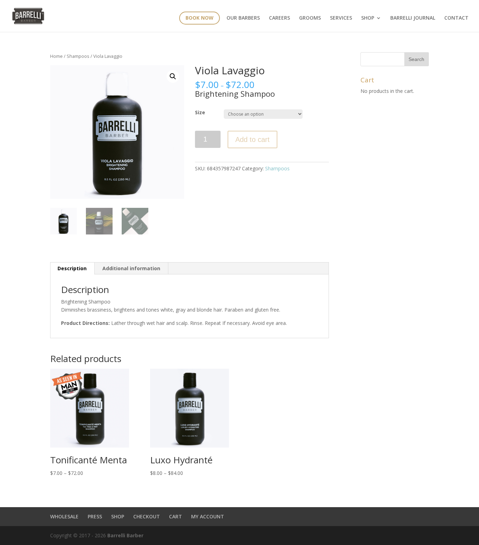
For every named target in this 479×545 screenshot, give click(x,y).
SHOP (117, 516)
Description (72, 268)
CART (175, 516)
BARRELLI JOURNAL (412, 18)
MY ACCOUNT (207, 516)
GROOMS (310, 18)
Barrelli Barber (125, 535)
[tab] (72, 268)
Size (200, 112)
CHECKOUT (146, 516)
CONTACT (456, 18)
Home (56, 56)
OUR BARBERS (243, 18)
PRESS (95, 516)
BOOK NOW (199, 17)
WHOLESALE (64, 516)
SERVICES (341, 18)
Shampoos (78, 56)
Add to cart (252, 139)
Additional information (131, 268)
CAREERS (279, 18)
